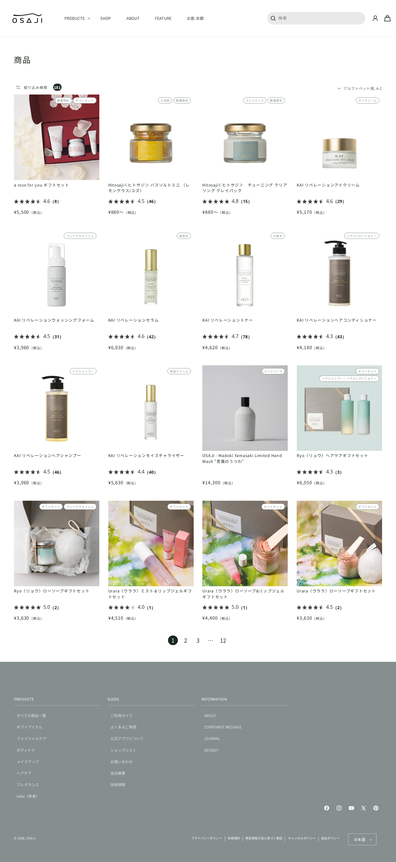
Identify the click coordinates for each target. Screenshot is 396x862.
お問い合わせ (121, 761)
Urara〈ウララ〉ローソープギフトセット (336, 591)
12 (223, 640)
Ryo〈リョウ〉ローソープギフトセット (51, 591)
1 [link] (172, 640)
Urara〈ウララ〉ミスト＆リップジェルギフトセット (150, 594)
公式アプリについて (127, 738)
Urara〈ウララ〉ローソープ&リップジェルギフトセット (243, 594)
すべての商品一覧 (31, 715)
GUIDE (113, 698)
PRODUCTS (24, 698)
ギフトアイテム (29, 726)
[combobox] (316, 18)
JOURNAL (212, 738)
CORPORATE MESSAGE (223, 726)
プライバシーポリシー (206, 838)
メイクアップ (28, 761)
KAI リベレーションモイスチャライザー (146, 455)
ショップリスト (123, 750)
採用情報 (117, 784)
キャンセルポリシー (302, 838)
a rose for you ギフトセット (41, 185)
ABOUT (210, 715)
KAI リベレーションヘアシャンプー (47, 455)
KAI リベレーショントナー (227, 320)
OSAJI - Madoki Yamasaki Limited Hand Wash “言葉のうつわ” (242, 458)
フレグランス (28, 784)
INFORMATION (214, 698)
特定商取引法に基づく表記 (263, 838)
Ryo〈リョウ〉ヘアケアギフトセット (332, 455)
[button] (75, 18)
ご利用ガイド (121, 715)
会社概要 (117, 773)
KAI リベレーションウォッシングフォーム (54, 320)
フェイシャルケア (31, 738)
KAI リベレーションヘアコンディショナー (337, 320)
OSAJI (31, 838)
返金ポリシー (330, 838)
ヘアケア (24, 773)
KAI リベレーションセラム (133, 320)
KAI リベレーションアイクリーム (328, 185)
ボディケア (26, 750)
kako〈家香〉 (28, 795)
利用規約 (234, 838)
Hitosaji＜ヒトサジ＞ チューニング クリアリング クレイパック (244, 188)
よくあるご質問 (123, 726)
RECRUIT (211, 750)
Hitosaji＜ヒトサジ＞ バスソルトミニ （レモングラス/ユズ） (149, 188)
